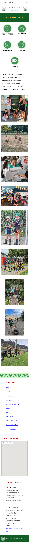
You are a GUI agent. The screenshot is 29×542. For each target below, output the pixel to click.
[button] (2, 2)
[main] (14, 17)
